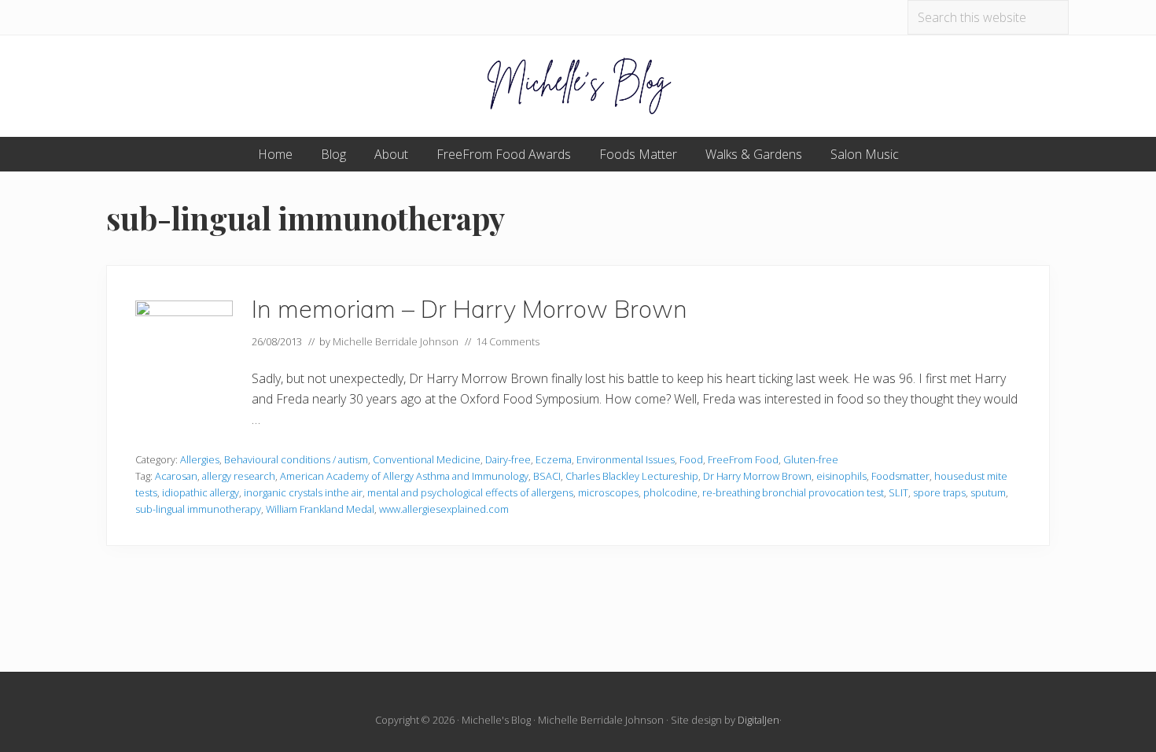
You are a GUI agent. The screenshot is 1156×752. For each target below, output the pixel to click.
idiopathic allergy (200, 492)
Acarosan (176, 476)
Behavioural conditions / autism (296, 459)
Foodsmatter (900, 476)
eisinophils (841, 476)
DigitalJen (758, 720)
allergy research (238, 476)
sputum (988, 492)
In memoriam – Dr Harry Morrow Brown (469, 308)
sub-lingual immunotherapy (198, 509)
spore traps (939, 492)
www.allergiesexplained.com (444, 509)
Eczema (554, 459)
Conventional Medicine (426, 459)
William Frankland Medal (320, 509)
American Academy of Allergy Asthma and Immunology (404, 476)
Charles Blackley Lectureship (631, 476)
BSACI (547, 476)
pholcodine (670, 492)
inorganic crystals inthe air (303, 492)
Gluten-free (810, 459)
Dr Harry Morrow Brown (757, 476)
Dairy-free (508, 459)
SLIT (898, 492)
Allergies (199, 459)
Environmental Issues (625, 459)
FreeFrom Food (743, 459)
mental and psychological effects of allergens (470, 492)
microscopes (608, 492)
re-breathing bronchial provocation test (793, 492)
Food (691, 459)
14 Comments (507, 341)
